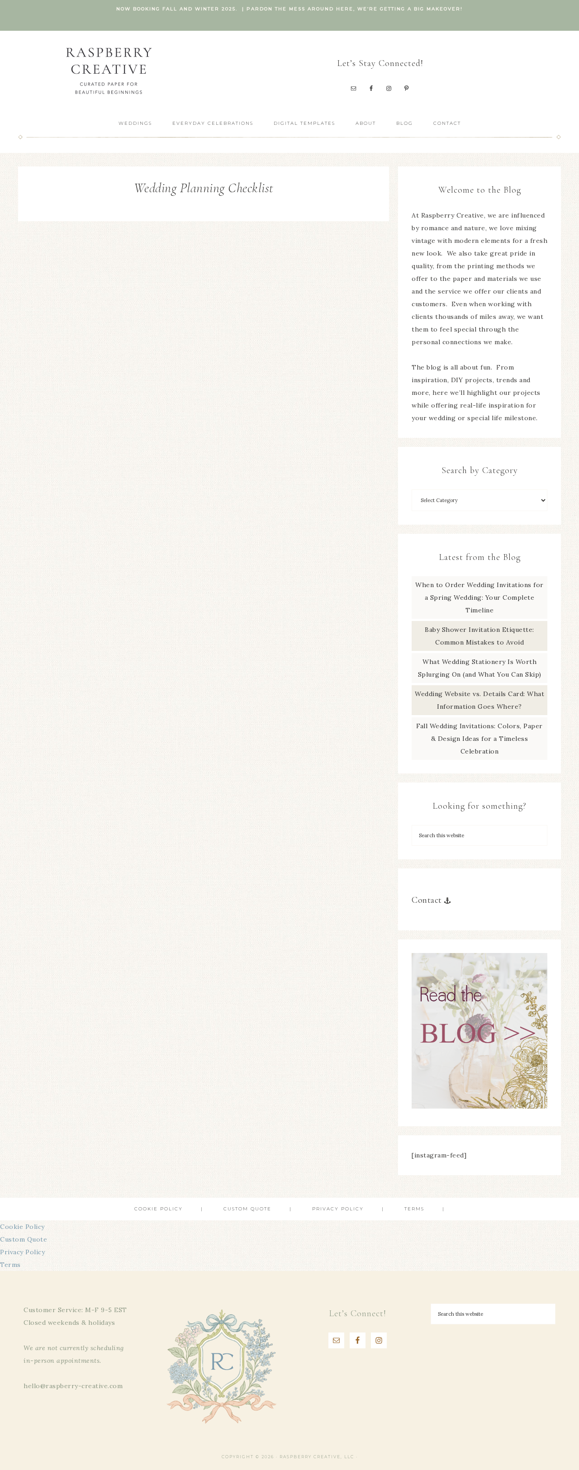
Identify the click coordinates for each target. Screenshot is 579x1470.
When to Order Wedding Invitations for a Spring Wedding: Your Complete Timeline (479, 597)
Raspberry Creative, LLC (108, 70)
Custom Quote (23, 1239)
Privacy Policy (22, 1252)
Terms (10, 1265)
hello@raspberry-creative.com (73, 1386)
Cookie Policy (22, 1227)
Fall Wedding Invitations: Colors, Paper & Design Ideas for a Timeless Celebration (479, 738)
